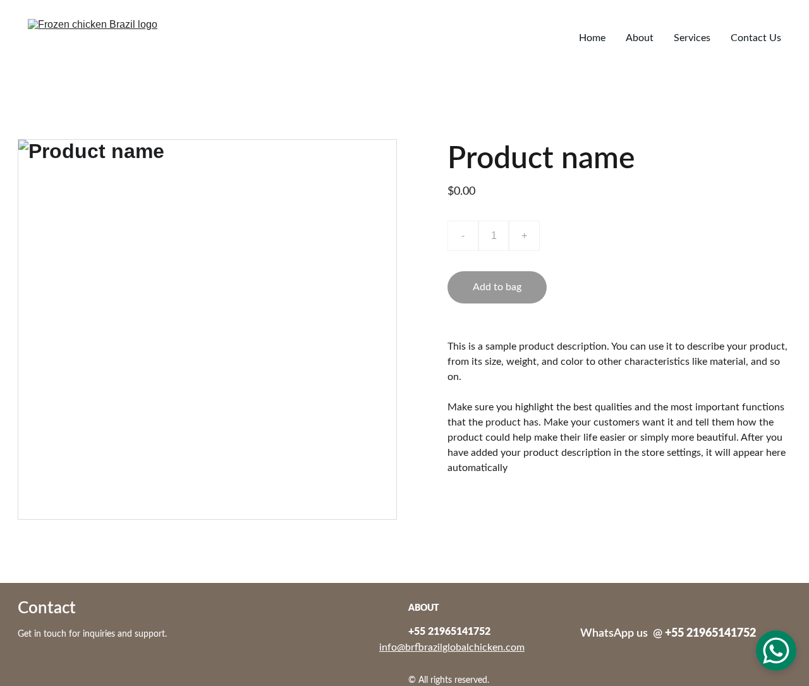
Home (592, 38)
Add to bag (497, 287)
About (640, 38)
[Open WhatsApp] (776, 650)
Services (692, 38)
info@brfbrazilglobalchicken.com (452, 647)
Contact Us (756, 38)
